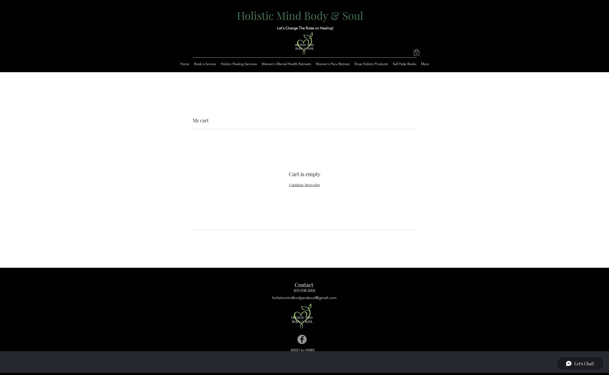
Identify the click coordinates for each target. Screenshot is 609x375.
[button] (416, 52)
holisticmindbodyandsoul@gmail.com (304, 297)
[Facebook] (302, 339)
